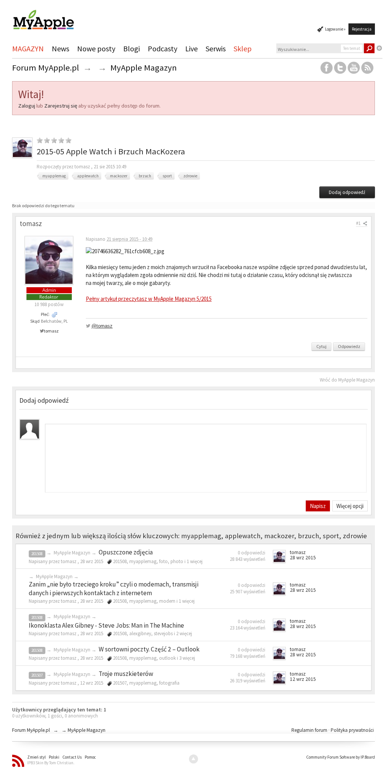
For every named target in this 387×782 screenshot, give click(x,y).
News (60, 48)
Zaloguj (26, 105)
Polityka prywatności (352, 730)
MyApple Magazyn (72, 553)
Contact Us (72, 757)
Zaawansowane (379, 48)
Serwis (216, 48)
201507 (37, 675)
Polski (54, 757)
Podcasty (162, 48)
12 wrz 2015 (303, 679)
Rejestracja (362, 29)
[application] (206, 456)
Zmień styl (36, 757)
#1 (359, 223)
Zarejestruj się (60, 105)
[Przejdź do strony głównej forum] (43, 16)
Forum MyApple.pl (31, 730)
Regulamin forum (309, 730)
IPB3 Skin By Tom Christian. (50, 762)
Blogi (131, 48)
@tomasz (102, 326)
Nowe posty (96, 48)
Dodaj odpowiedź (347, 192)
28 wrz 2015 (303, 557)
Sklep (243, 48)
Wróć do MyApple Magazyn (347, 380)
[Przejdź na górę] (193, 759)
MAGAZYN (28, 48)
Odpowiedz (349, 346)
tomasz (51, 331)
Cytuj (321, 346)
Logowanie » (335, 29)
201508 (37, 553)
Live (191, 48)
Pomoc (90, 757)
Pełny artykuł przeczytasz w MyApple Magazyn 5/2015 (149, 298)
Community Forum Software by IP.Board (340, 757)
